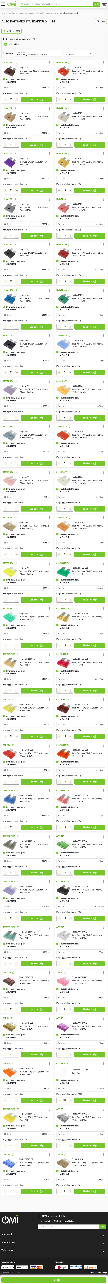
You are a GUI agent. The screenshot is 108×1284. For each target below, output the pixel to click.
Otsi (97, 4)
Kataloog (12, 13)
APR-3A (59, 1018)
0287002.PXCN (9, 836)
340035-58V (61, 518)
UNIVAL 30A (61, 290)
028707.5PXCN (62, 700)
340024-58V (61, 381)
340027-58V (61, 427)
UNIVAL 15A (8, 290)
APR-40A (7, 1064)
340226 (59, 1155)
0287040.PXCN (62, 745)
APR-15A (7, 1155)
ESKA (27, 340)
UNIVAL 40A (61, 63)
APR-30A (60, 836)
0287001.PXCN (62, 882)
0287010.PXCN (62, 654)
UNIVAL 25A (61, 108)
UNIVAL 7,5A (8, 63)
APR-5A (6, 1018)
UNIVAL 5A (7, 108)
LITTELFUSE (83, 568)
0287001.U (60, 1064)
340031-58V (8, 563)
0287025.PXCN (9, 654)
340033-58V (8, 609)
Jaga (103, 21)
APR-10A (7, 745)
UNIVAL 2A (7, 199)
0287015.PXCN (9, 791)
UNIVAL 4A (61, 199)
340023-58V (8, 472)
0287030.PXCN (62, 563)
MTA (26, 68)
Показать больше (10, 1199)
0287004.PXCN (62, 791)
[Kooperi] (16, 63)
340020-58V (8, 427)
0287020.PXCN (9, 1109)
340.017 (6, 336)
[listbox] (38, 53)
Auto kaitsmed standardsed (68, 13)
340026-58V (8, 518)
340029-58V (61, 336)
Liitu (102, 1227)
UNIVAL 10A (61, 245)
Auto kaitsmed (51, 13)
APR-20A (7, 700)
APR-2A (59, 1109)
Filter (55, 1280)
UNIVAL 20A (61, 154)
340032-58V (61, 472)
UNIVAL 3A (7, 154)
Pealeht (4, 13)
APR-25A (60, 927)
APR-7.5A (7, 973)
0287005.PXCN (62, 609)
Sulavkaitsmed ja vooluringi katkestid (31, 13)
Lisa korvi (34, 99)
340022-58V (8, 381)
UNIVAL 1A (7, 245)
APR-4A (59, 973)
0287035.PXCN (9, 927)
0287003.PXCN (9, 882)
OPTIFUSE (29, 704)
